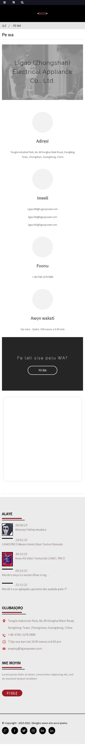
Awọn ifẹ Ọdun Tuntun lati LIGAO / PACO (40, 558)
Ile (4, 26)
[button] (42, 370)
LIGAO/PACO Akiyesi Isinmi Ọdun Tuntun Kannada (32, 544)
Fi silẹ (12, 692)
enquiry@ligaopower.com (25, 648)
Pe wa (17, 26)
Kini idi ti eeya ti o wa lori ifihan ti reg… (25, 575)
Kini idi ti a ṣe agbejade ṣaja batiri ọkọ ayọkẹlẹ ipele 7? (34, 589)
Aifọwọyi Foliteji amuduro (30, 529)
